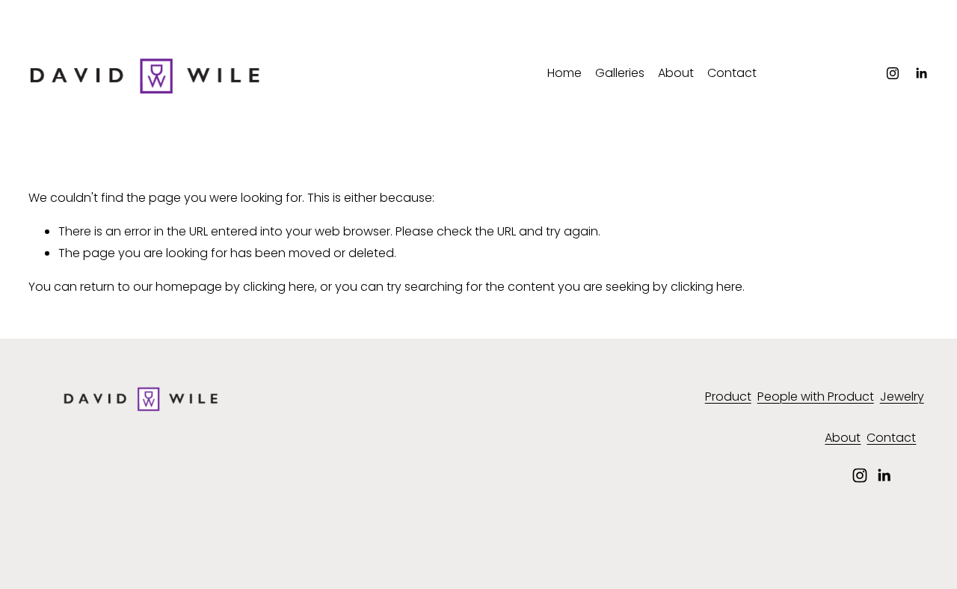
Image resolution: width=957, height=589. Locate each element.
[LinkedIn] (921, 73)
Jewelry (902, 396)
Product (728, 396)
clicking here (279, 286)
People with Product (815, 396)
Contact (732, 72)
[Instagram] (892, 73)
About (676, 72)
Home (564, 72)
